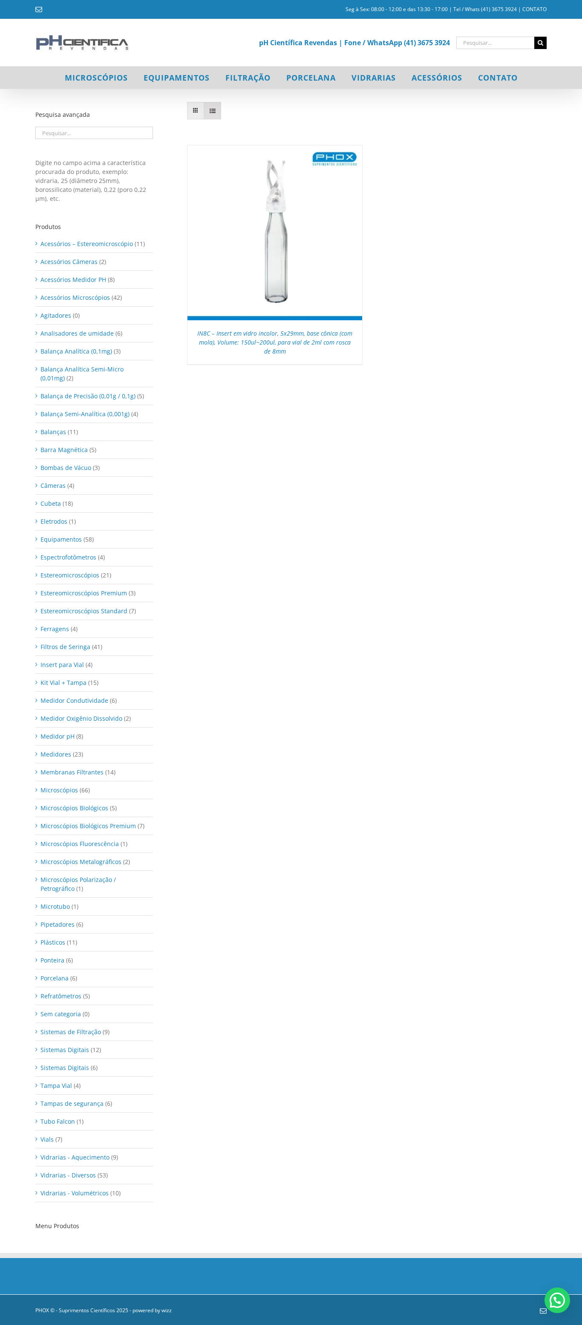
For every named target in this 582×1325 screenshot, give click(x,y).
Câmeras (53, 485)
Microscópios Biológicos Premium (88, 826)
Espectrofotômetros (68, 557)
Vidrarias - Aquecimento (74, 1157)
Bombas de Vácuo (65, 468)
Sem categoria (60, 1014)
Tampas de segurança (72, 1103)
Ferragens (54, 629)
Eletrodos (53, 521)
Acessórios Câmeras (69, 262)
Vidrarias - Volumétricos (74, 1193)
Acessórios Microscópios (75, 297)
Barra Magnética (64, 450)
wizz (166, 1310)
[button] (557, 1300)
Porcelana (54, 978)
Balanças (53, 432)
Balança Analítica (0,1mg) (76, 351)
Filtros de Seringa (65, 647)
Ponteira (52, 960)
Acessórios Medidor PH (73, 279)
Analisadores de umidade (77, 333)
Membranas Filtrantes (72, 772)
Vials (47, 1139)
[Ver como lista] (212, 110)
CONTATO (534, 9)
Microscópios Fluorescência (79, 844)
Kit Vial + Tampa (63, 682)
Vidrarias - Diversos (68, 1175)
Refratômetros (60, 996)
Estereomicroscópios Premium (83, 593)
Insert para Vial (62, 665)
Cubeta (50, 503)
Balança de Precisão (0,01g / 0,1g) (87, 396)
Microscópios (59, 790)
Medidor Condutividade (74, 700)
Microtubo (55, 906)
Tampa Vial (56, 1085)
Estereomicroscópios (69, 575)
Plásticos (52, 942)
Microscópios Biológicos (74, 808)
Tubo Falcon (57, 1121)
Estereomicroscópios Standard (83, 611)
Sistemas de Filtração (70, 1032)
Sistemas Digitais (64, 1050)
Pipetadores (57, 924)
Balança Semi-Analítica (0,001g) (85, 414)
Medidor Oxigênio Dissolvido (81, 718)
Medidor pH (57, 736)
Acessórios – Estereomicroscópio (86, 244)
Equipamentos (61, 539)
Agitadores (55, 315)
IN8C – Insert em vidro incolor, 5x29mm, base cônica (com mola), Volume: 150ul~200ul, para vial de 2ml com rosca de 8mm (274, 342)
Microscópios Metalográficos (80, 862)
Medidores (55, 754)
